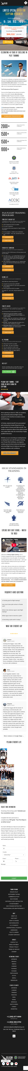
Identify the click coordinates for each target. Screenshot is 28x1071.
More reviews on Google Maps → (14, 736)
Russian (14, 971)
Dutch (14, 975)
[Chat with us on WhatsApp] (11, 1063)
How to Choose (14, 920)
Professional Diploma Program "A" (14, 908)
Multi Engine (14, 899)
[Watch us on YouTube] (16, 1063)
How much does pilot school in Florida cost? (12, 605)
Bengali (14, 961)
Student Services (14, 934)
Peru (14, 997)
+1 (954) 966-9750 (14, 1022)
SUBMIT (14, 878)
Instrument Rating (14, 894)
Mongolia (14, 1002)
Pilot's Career (14, 932)
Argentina (14, 1009)
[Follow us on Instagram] (7, 1063)
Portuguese (14, 973)
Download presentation (12, 116)
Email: (4, 858)
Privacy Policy (14, 947)
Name (4, 845)
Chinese (14, 966)
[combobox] (14, 854)
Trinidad (14, 992)
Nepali (14, 978)
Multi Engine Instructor (14, 906)
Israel (14, 999)
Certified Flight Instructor (14, 901)
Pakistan (14, 994)
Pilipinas (14, 968)
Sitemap (14, 951)
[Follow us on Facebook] (3, 1063)
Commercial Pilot (14, 896)
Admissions (14, 930)
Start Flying (8, 42)
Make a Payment (14, 944)
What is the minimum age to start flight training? (12, 610)
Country (5, 852)
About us (14, 916)
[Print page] (14, 1036)
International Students (14, 927)
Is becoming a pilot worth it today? (11, 619)
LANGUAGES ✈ (6, 1061)
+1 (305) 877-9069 (14, 1017)
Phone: (17, 858)
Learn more (20, 42)
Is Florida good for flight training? (11, 600)
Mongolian (14, 980)
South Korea (14, 1004)
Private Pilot (14, 892)
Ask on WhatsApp (7, 371)
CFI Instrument (14, 903)
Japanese (14, 959)
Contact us (14, 942)
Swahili (14, 963)
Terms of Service (14, 949)
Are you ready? (9, 453)
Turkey (14, 1006)
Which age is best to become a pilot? (12, 615)
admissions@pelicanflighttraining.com (14, 1027)
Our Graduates (14, 923)
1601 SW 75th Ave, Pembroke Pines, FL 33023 (14, 1030)
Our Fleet (14, 918)
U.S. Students (14, 925)
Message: (3, 864)
